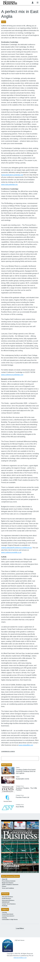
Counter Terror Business (9, 904)
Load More (20, 928)
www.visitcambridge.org (9, 184)
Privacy (4, 886)
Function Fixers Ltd (22, 797)
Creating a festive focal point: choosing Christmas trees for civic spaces (26, 771)
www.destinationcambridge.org (12, 175)
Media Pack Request (7, 882)
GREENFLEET (6, 902)
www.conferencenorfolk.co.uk (11, 552)
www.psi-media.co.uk (20, 957)
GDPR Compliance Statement (10, 884)
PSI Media (4, 905)
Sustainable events (22, 779)
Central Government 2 (8, 916)
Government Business (8, 900)
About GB (4, 879)
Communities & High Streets (10, 919)
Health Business (6, 898)
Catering (4, 912)
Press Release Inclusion (8, 881)
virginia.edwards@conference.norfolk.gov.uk (16, 547)
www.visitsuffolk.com (26, 745)
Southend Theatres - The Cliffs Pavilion (26, 789)
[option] (20, 846)
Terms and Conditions (8, 888)
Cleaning (4, 917)
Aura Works (20, 806)
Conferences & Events (8, 751)
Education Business (7, 896)
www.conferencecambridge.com (12, 374)
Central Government (7, 914)
